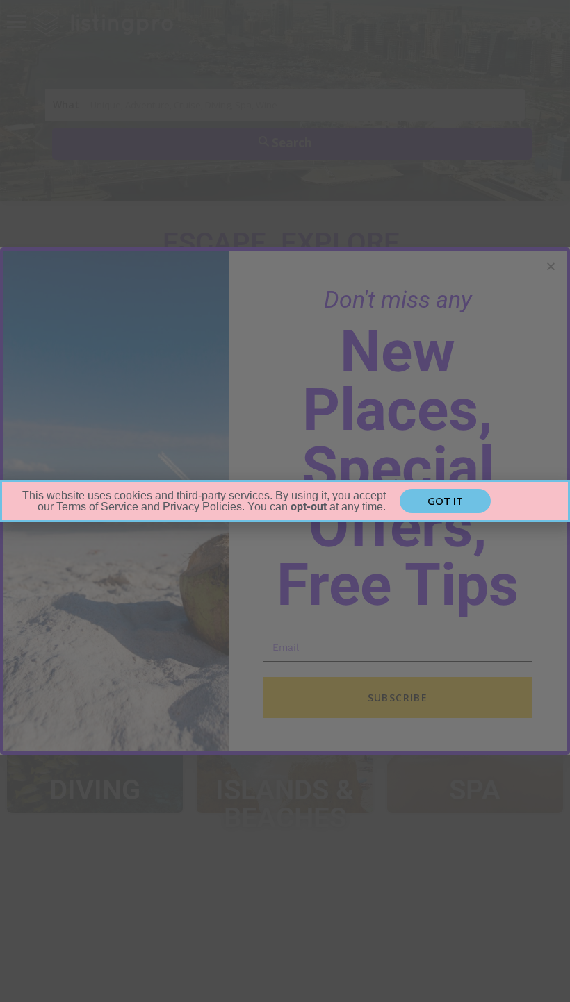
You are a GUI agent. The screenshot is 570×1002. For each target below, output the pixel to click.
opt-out (309, 506)
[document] (285, 501)
